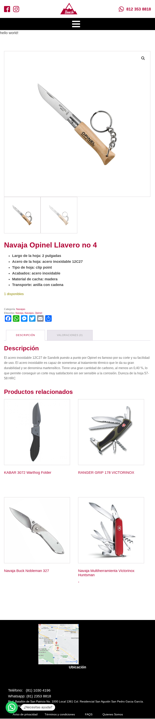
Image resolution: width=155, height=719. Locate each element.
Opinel (38, 313)
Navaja (19, 313)
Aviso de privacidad (25, 714)
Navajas (20, 309)
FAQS (88, 714)
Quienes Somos (113, 714)
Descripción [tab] (25, 335)
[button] (143, 58)
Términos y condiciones (60, 714)
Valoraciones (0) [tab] (70, 335)
